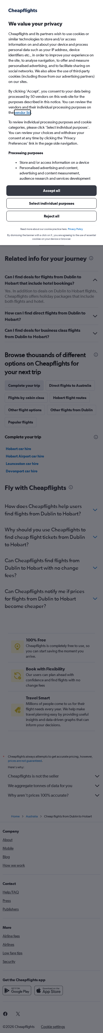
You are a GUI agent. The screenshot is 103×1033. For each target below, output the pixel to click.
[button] (51, 190)
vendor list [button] (22, 112)
